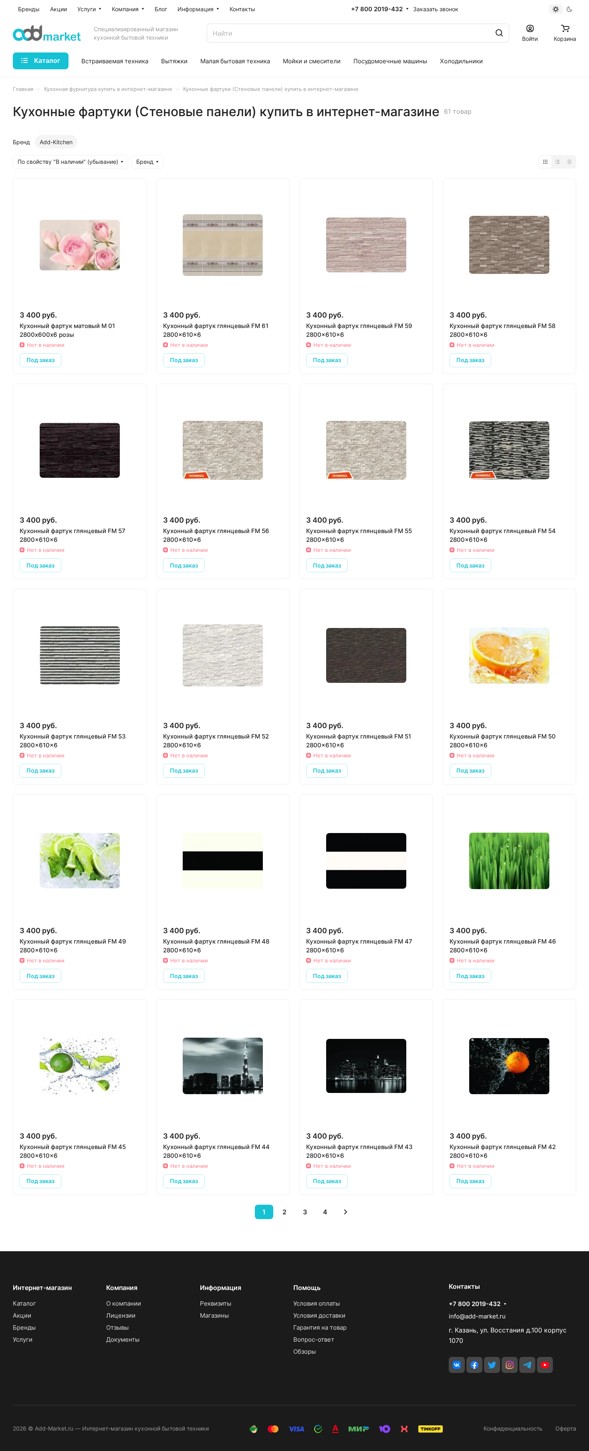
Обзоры (304, 1351)
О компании (123, 1303)
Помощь (307, 1288)
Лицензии (120, 1315)
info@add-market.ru (477, 1316)
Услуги (22, 1339)
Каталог (24, 1303)
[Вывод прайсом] (569, 162)
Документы (122, 1339)
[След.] (346, 1212)
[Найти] (499, 33)
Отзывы (117, 1327)
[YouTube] (545, 1365)
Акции (22, 1315)
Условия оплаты (316, 1303)
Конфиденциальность (513, 1428)
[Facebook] (474, 1365)
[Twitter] (492, 1365)
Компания (121, 1288)
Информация (220, 1288)
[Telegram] (527, 1365)
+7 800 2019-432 (377, 9)
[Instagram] (510, 1365)
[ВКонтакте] (457, 1365)
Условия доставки (319, 1315)
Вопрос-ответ (313, 1339)
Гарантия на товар (320, 1327)
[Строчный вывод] (557, 162)
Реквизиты (215, 1303)
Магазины (214, 1315)
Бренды (24, 1327)
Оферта (565, 1428)
